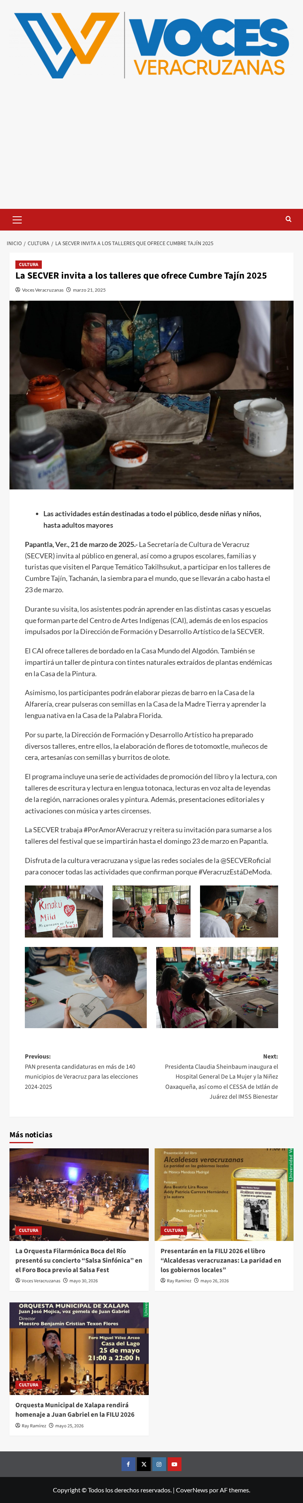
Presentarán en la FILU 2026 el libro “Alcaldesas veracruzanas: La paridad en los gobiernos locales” (221, 1260)
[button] (17, 219)
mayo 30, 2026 (83, 1281)
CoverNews (192, 1490)
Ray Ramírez (179, 1281)
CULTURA (28, 264)
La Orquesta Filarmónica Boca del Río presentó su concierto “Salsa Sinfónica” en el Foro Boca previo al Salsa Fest (78, 1260)
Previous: (81, 1071)
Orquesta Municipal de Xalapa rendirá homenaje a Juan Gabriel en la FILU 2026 (75, 1410)
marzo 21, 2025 (89, 290)
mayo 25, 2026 (69, 1426)
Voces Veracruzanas (43, 290)
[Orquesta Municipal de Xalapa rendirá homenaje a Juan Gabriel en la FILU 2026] (79, 1348)
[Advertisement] (151, 150)
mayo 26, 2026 (214, 1281)
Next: (221, 1076)
